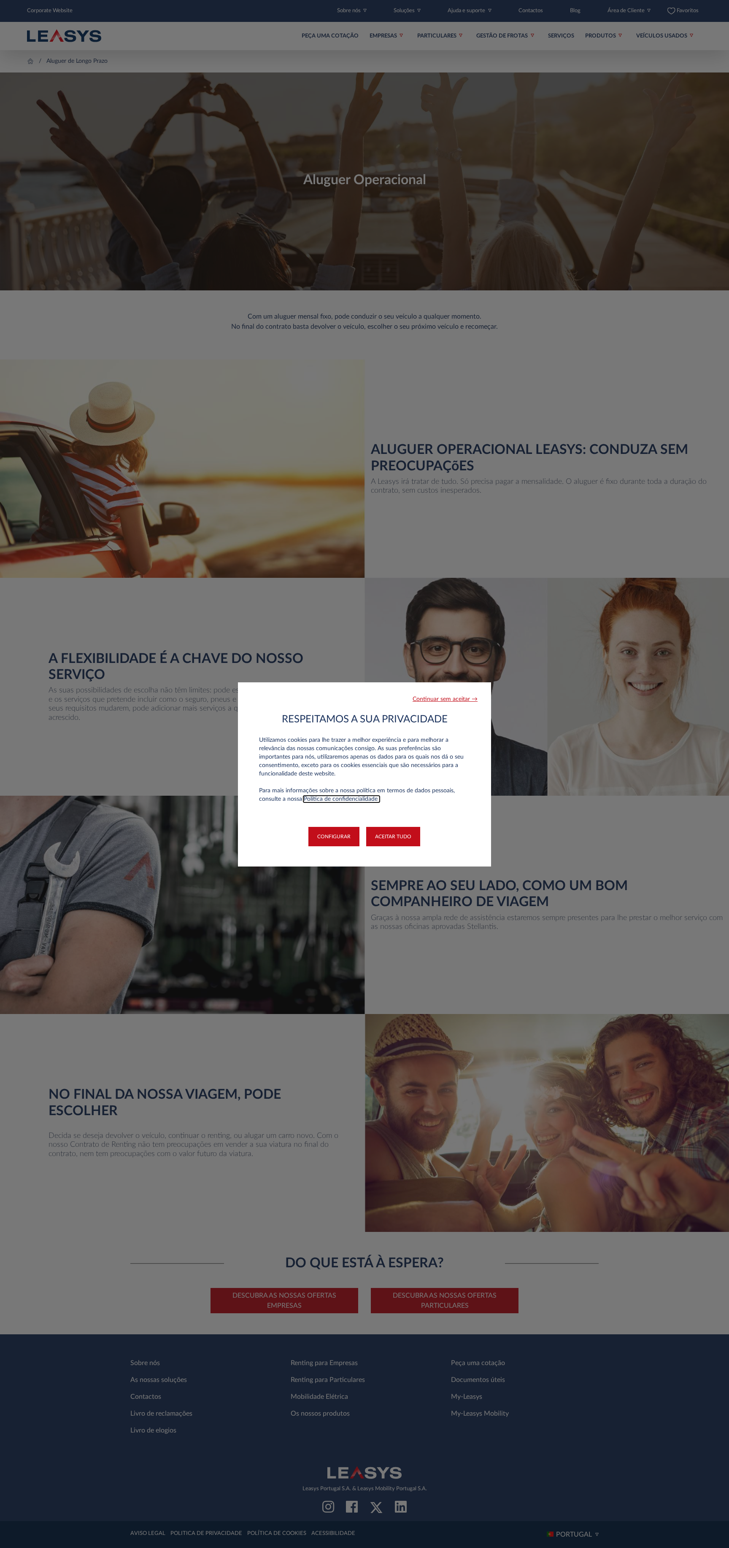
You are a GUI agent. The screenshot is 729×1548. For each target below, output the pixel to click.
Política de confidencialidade (341, 799)
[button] (445, 699)
